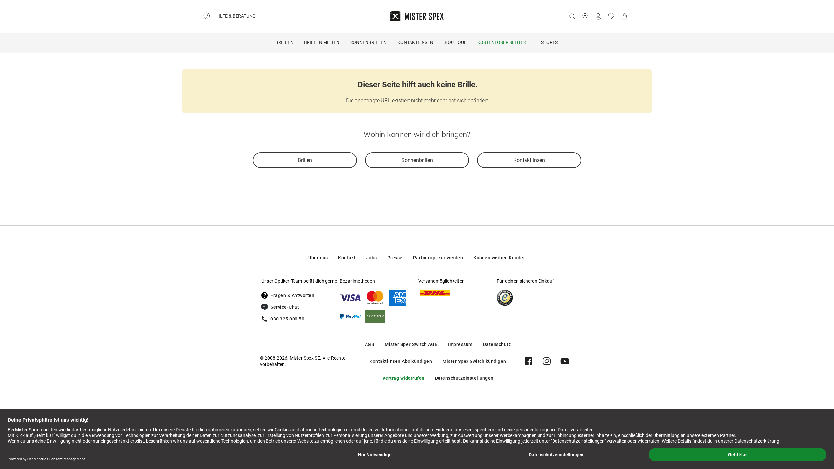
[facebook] (528, 361)
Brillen (284, 42)
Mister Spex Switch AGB (411, 344)
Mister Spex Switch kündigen (474, 361)
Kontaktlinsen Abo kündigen (400, 361)
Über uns (318, 257)
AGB (370, 344)
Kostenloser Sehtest (502, 42)
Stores (549, 42)
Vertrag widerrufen (403, 378)
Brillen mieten (321, 42)
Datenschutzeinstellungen (464, 378)
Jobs (371, 257)
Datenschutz (497, 344)
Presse (395, 257)
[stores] (585, 16)
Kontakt (347, 257)
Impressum (460, 344)
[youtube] (565, 361)
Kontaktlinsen (415, 42)
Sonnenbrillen (368, 42)
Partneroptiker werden (438, 257)
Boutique (456, 42)
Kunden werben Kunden (499, 257)
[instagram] (547, 361)
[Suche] (572, 16)
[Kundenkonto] (598, 16)
